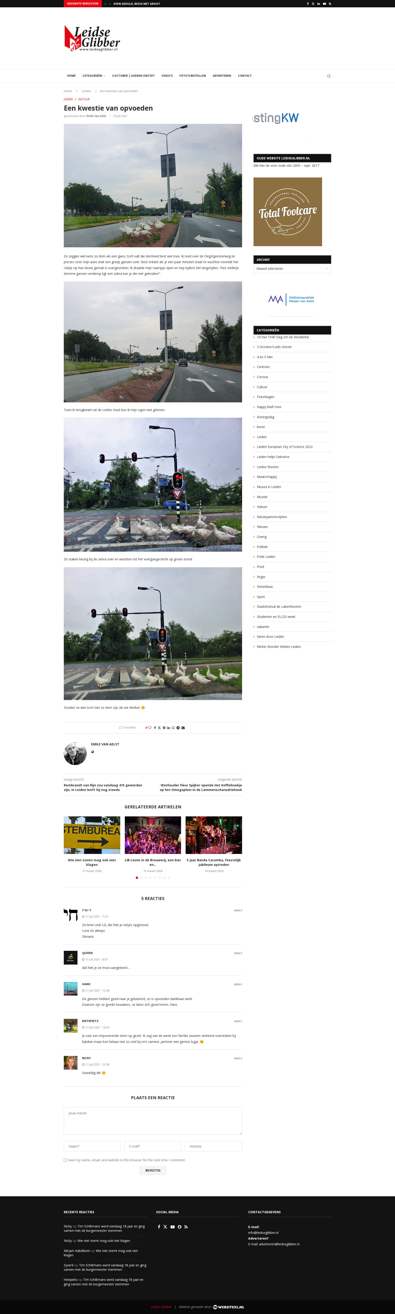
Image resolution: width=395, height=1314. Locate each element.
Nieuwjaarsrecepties (272, 517)
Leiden (86, 91)
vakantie (263, 626)
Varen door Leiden (270, 636)
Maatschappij (267, 476)
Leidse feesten (268, 467)
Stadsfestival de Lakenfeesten (279, 606)
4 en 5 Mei (264, 357)
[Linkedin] (319, 3)
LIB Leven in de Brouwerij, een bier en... (143, 4)
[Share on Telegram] (178, 727)
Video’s (167, 76)
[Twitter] (313, 3)
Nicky (86, 1058)
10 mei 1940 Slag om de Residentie (283, 337)
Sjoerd (68, 1265)
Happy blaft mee (269, 407)
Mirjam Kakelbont (77, 1251)
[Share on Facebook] (155, 727)
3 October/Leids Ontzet (274, 347)
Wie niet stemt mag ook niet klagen (92, 862)
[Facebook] (308, 3)
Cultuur (262, 387)
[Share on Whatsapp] (173, 727)
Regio (261, 577)
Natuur (262, 506)
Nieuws (262, 526)
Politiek (262, 547)
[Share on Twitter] (159, 727)
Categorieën (92, 76)
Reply (238, 910)
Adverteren (222, 76)
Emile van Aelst (96, 116)
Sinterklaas (265, 586)
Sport (261, 596)
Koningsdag (265, 417)
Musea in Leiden (269, 487)
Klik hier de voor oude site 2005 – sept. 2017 (286, 165)
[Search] (329, 76)
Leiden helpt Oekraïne (273, 457)
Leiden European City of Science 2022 (285, 446)
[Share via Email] (183, 727)
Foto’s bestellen (192, 76)
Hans (86, 984)
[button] (105, 3)
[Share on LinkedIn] (168, 727)
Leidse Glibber (161, 1307)
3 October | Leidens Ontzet (133, 76)
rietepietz (90, 1021)
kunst (261, 427)
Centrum (263, 367)
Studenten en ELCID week (276, 616)
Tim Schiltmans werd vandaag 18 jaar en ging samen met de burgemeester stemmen (104, 1228)
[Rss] (330, 3)
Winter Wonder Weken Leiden (279, 646)
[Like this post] (150, 727)
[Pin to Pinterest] (164, 727)
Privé (260, 566)
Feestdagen (265, 397)
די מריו (86, 910)
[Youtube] (324, 3)
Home (71, 76)
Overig (262, 536)
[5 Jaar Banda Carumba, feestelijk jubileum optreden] (214, 835)
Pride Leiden (266, 556)
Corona (262, 377)
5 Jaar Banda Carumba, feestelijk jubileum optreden (214, 862)
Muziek (262, 497)
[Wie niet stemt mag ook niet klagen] (92, 835)
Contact (245, 76)
